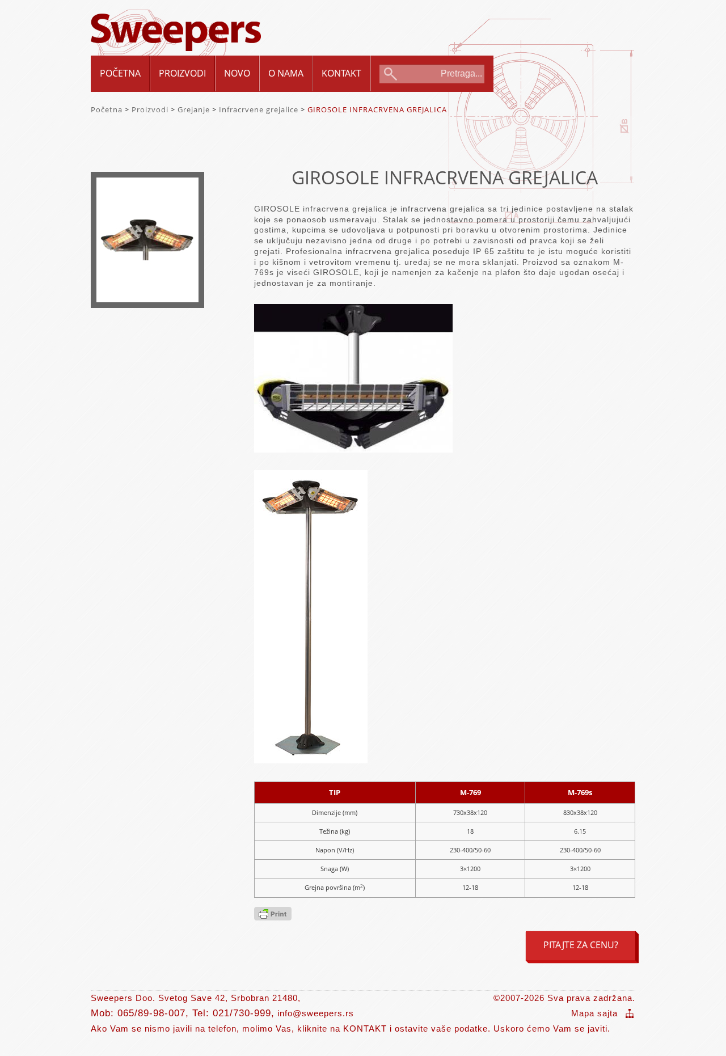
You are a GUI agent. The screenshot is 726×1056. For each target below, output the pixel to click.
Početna (120, 73)
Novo (237, 73)
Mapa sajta (594, 1013)
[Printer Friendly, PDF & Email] (273, 917)
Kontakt (341, 73)
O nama (285, 73)
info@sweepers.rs (315, 1013)
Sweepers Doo (176, 23)
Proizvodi (182, 73)
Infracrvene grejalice (258, 109)
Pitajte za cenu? (580, 945)
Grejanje (194, 109)
